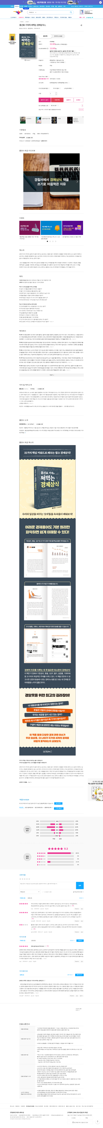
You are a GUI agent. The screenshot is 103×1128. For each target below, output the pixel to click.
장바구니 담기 (44, 100)
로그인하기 (58, 803)
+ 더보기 (44, 958)
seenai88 (33, 921)
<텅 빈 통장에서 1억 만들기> (64, 427)
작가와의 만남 (63, 17)
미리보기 (28, 60)
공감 (82, 908)
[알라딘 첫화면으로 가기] (18, 12)
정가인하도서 (50, 17)
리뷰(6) (58, 78)
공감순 (72, 940)
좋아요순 (70, 974)
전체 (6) (33, 940)
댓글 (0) (46, 908)
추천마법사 (27, 17)
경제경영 (27, 141)
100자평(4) (53, 78)
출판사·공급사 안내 (70, 1106)
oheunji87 (21, 995)
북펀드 (69, 17)
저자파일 (32, 388)
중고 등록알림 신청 (43, 105)
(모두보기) (71, 406)
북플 (80, 17)
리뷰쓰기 (80, 940)
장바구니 (90, 6)
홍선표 (21, 28)
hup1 (32, 908)
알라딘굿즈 (36, 6)
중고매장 (48, 6)
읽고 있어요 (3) (39, 807)
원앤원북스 (30, 28)
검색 (71, 12)
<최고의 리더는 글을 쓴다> (41, 406)
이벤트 (43, 17)
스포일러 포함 (48, 892)
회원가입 (76, 6)
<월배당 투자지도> (29, 427)
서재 (84, 17)
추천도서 (56, 17)
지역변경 (66, 72)
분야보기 (14, 17)
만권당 (25, 6)
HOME (12, 6)
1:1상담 (57, 1028)
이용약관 (23, 1106)
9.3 (48, 78)
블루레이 (60, 6)
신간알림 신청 (29, 137)
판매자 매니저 (61, 1106)
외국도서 (30, 6)
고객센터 (86, 6)
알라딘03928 (34, 932)
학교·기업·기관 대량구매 (87, 1106)
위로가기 (98, 1122)
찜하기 (81, 995)
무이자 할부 (56, 88)
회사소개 (12, 1106)
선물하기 (68, 100)
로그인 (72, 6)
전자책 (21, 6)
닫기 (100, 2)
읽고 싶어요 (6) (29, 807)
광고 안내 (78, 1106)
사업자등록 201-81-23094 (24, 1115)
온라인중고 (42, 6)
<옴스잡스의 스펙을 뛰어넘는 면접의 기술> (45, 427)
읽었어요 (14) (48, 807)
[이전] (21, 45)
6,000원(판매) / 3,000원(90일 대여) (59, 82)
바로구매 (57, 100)
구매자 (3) (22, 898)
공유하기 (81, 25)
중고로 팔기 (54, 105)
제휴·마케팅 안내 (53, 1106)
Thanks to (77, 908)
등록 (80, 885)
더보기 (51, 321)
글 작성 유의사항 (77, 892)
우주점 (52, 6)
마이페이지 (81, 6)
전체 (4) (30, 898)
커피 (64, 6)
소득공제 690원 (68, 88)
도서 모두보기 (31, 424)
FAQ (87, 1118)
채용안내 (17, 1106)
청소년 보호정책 (39, 1106)
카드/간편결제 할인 (43, 88)
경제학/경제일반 (35, 141)
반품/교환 (63, 1028)
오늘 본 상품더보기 (78, 1009)
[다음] (33, 45)
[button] (77, 182)
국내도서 (17, 6)
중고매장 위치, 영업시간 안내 (81, 1122)
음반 (56, 6)
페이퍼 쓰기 (79, 974)
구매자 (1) (22, 940)
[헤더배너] (86, 12)
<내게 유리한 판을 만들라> (56, 406)
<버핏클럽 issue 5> (29, 406)
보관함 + (78, 100)
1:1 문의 (73, 1118)
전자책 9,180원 (58, 36)
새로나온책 (38, 17)
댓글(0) (34, 961)
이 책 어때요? (59, 808)
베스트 (33, 17)
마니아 (21, 807)
